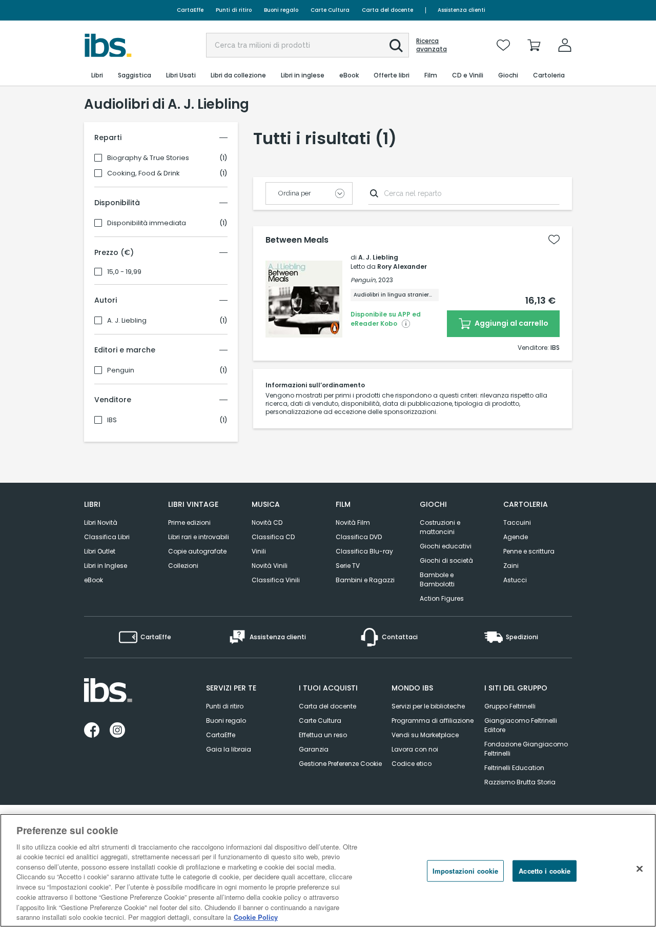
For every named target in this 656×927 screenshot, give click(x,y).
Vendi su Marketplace (425, 735)
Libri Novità (100, 522)
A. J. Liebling (127, 321)
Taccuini (517, 522)
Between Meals (297, 240)
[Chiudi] (639, 869)
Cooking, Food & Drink (143, 173)
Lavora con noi (415, 749)
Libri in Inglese (105, 565)
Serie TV (348, 565)
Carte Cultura (330, 10)
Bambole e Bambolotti (437, 579)
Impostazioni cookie (465, 871)
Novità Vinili (270, 565)
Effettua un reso (323, 735)
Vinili (259, 551)
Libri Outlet (99, 551)
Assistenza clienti (461, 10)
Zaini (511, 565)
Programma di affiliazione (433, 720)
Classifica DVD (359, 536)
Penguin (120, 370)
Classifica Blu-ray (364, 551)
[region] (328, 870)
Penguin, (364, 279)
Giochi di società (446, 560)
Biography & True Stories (148, 158)
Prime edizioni (189, 522)
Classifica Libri (107, 536)
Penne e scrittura (529, 551)
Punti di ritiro (234, 10)
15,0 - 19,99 (124, 272)
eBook (93, 580)
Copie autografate (197, 551)
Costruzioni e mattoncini (440, 527)
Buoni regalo (281, 10)
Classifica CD (273, 536)
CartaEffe (190, 10)
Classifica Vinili (276, 580)
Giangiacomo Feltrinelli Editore (520, 725)
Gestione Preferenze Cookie (340, 763)
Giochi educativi (445, 546)
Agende (515, 536)
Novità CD (267, 522)
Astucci (515, 580)
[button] (396, 45)
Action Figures (442, 598)
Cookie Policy (256, 916)
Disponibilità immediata (146, 223)
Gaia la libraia (228, 749)
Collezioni (183, 565)
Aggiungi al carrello (510, 323)
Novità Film (353, 522)
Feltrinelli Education (514, 767)
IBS (112, 420)
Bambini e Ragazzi (365, 580)
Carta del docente (387, 10)
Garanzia (314, 749)
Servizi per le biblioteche (428, 706)
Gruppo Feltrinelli (510, 706)
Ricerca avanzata (431, 45)
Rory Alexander (402, 266)
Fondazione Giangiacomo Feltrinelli (526, 749)
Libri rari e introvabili (198, 536)
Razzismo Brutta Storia (520, 782)
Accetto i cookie (544, 871)
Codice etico (412, 763)
